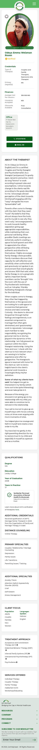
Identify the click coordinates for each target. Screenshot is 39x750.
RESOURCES (7, 711)
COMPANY (6, 715)
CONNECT (6, 723)
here (17, 510)
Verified (11, 59)
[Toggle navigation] (34, 4)
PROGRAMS (7, 719)
